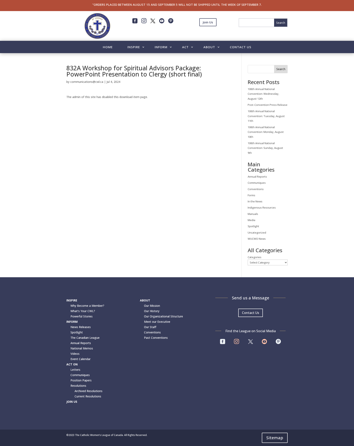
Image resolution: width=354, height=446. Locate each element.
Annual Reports (257, 176)
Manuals (253, 214)
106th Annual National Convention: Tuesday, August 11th (266, 116)
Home (108, 47)
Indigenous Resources (262, 207)
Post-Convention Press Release (267, 105)
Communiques (257, 183)
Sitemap (274, 437)
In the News (255, 201)
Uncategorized (257, 232)
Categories (254, 257)
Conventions (256, 189)
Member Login (208, 32)
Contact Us (240, 47)
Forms (251, 195)
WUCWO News (257, 239)
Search (280, 69)
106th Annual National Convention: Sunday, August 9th (265, 148)
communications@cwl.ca (86, 82)
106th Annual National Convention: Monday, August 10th (266, 132)
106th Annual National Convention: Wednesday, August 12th (263, 94)
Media (251, 220)
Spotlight (253, 226)
